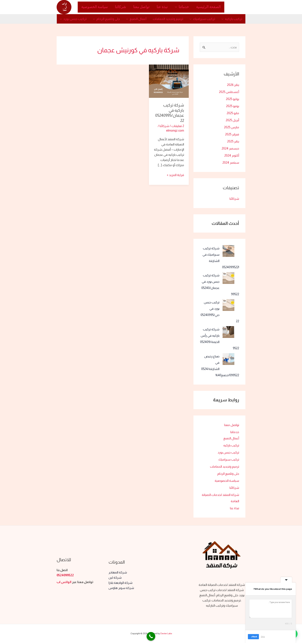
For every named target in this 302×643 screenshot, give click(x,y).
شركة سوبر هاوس (121, 588)
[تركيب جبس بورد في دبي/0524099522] (228, 305)
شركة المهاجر (118, 572)
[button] (177, 7)
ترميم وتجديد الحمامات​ (168, 19)
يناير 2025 (233, 141)
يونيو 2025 (232, 106)
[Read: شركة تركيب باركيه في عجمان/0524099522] (169, 81)
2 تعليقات (177, 126)
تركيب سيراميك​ (204, 19)
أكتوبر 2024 (231, 155)
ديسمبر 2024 (230, 148)
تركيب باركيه (233, 19)
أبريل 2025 (232, 120)
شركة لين (115, 577)
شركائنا (120, 7)
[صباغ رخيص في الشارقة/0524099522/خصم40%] (228, 359)
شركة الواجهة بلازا (120, 582)
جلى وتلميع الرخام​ (108, 19)
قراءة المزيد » (175, 174)
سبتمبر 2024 (230, 162)
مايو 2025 (233, 113)
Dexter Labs (166, 633)
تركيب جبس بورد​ (75, 19)
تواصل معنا (141, 7)
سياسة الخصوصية (94, 7)
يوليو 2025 (232, 99)
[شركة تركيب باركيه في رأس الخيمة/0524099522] (228, 332)
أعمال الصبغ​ (138, 19)
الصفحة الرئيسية (208, 7)
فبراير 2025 (232, 134)
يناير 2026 (233, 85)
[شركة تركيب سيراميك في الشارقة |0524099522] (228, 251)
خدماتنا (184, 7)
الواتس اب (64, 582)
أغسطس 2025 (229, 92)
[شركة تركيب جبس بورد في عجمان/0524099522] (228, 278)
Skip (263, 636)
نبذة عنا (162, 7)
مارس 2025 (231, 127)
